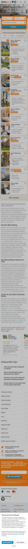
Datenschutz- (15, 534)
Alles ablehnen (20, 542)
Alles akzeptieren (7, 542)
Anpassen (14, 546)
